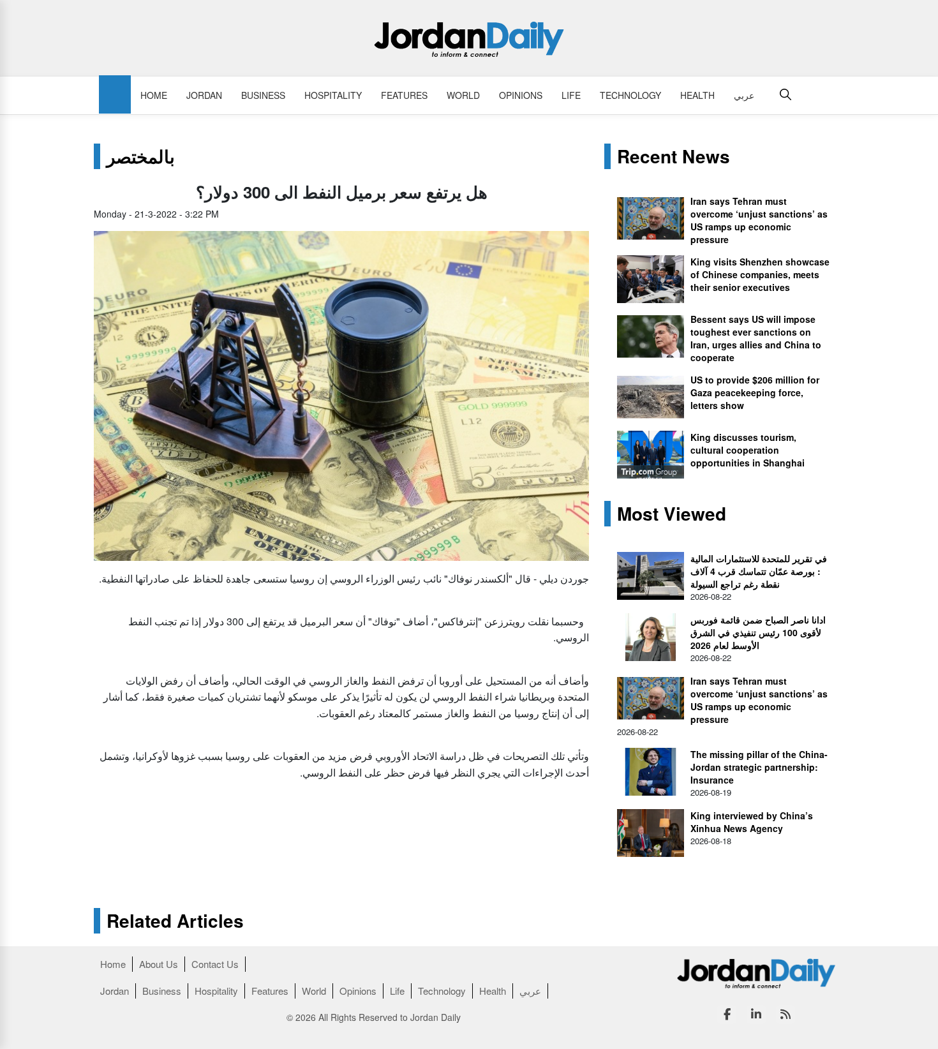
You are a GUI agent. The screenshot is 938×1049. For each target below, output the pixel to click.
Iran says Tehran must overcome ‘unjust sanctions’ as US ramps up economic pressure (759, 220)
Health (697, 95)
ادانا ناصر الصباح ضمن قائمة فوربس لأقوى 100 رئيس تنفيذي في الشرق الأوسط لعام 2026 (758, 632)
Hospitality (333, 95)
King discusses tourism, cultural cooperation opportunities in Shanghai (747, 450)
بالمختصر (141, 156)
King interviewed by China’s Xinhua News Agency (751, 822)
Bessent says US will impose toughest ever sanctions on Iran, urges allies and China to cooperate (755, 338)
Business (263, 95)
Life (571, 95)
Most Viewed (671, 514)
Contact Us (215, 964)
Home (153, 95)
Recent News (673, 156)
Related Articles (175, 921)
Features (404, 95)
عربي (744, 95)
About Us (158, 964)
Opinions (520, 95)
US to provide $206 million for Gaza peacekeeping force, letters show (754, 392)
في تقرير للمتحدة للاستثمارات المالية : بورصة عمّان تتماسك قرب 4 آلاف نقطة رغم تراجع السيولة (758, 571)
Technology (630, 95)
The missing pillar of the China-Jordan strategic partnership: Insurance (759, 767)
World (463, 95)
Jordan (204, 95)
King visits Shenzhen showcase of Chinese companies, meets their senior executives (760, 274)
